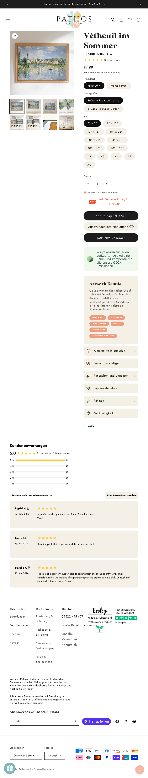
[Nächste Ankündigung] (140, 4)
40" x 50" (117, 148)
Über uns (15, 634)
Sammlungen (17, 616)
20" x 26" (94, 140)
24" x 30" (117, 140)
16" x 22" (116, 132)
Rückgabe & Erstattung (43, 632)
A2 (116, 156)
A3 (103, 156)
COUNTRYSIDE (98, 329)
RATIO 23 (117, 324)
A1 (129, 156)
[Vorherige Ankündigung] (7, 4)
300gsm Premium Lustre (103, 100)
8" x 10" (112, 123)
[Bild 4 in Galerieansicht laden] (66, 106)
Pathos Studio (26, 769)
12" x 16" (93, 132)
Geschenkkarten (19, 625)
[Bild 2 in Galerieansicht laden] (33, 106)
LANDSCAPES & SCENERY (103, 336)
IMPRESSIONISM (99, 324)
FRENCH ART (98, 317)
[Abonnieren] (74, 721)
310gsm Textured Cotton (103, 109)
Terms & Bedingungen (44, 659)
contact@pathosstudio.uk (79, 625)
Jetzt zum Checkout (111, 238)
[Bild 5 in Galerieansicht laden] (17, 122)
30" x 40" (94, 148)
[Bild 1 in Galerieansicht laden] (17, 106)
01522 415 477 (72, 616)
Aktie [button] (91, 426)
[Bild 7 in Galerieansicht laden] (50, 122)
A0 (89, 165)
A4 (89, 156)
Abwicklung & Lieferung (44, 618)
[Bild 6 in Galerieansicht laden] (33, 122)
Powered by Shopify (44, 769)
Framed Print (118, 86)
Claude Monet (96, 54)
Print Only (94, 86)
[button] (8, 19)
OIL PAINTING (116, 317)
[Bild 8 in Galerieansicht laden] (66, 122)
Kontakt (14, 643)
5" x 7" (92, 123)
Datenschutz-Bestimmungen (45, 645)
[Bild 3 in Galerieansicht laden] (50, 106)
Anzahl (87, 176)
